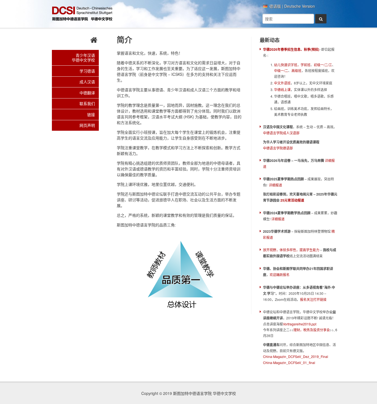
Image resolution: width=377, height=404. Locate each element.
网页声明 (87, 125)
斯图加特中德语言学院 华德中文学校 (82, 14)
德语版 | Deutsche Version (292, 6)
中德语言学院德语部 (278, 148)
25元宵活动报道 (292, 200)
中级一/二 (281, 70)
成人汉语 (87, 81)
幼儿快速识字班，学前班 (292, 64)
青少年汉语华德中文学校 (83, 57)
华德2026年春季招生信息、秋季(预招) (291, 49)
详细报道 (275, 185)
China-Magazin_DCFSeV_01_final (289, 362)
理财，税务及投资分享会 (311, 329)
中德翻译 (87, 92)
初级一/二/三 (323, 64)
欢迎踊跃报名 (280, 274)
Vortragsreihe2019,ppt (299, 324)
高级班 (296, 70)
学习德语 (87, 71)
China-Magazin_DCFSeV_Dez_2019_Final (295, 356)
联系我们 (87, 103)
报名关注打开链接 (313, 299)
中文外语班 (282, 83)
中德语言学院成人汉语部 (281, 132)
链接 (91, 114)
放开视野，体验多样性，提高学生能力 (291, 249)
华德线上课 (282, 89)
